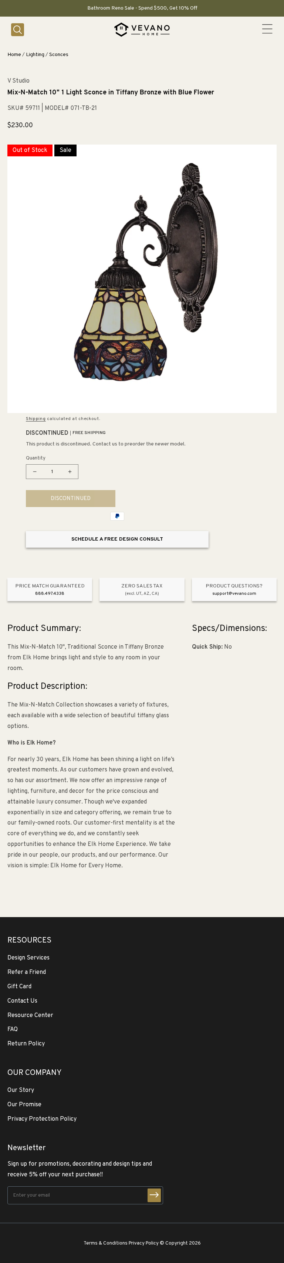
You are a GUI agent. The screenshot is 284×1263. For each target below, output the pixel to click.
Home (14, 55)
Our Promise (24, 1104)
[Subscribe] (154, 1195)
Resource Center (30, 1015)
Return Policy (26, 1044)
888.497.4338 (49, 594)
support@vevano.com (234, 594)
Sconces (58, 55)
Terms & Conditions (106, 1243)
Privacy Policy (144, 1243)
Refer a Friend (26, 972)
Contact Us (22, 1001)
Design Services (28, 958)
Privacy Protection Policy (42, 1119)
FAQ (12, 1029)
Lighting (35, 55)
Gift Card (19, 986)
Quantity (35, 458)
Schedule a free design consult (117, 539)
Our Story (20, 1090)
